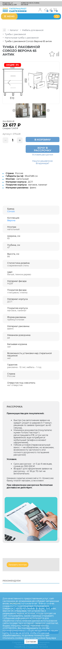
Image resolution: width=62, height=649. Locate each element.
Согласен (31, 641)
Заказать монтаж (17, 564)
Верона (11, 220)
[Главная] (4, 30)
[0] (50, 9)
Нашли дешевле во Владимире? (42, 162)
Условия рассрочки (42, 154)
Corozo (11, 211)
